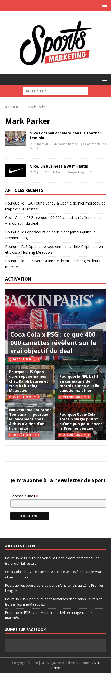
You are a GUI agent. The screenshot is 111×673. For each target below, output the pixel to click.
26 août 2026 (22, 359)
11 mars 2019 (42, 144)
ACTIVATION (18, 279)
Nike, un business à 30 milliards (59, 166)
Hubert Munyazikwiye (71, 172)
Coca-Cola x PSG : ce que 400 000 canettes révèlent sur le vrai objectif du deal (53, 342)
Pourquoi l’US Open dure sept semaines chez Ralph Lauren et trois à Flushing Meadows (28, 381)
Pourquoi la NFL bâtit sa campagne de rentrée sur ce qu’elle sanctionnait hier (79, 383)
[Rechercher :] (55, 90)
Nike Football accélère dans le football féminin (66, 135)
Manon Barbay (68, 144)
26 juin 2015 (41, 172)
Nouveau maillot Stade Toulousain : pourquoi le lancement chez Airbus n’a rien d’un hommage (30, 419)
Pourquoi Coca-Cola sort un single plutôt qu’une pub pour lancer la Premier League (80, 421)
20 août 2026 (22, 435)
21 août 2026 (72, 397)
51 (95, 172)
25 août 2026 (22, 397)
